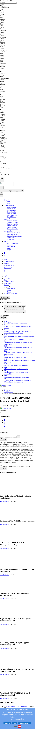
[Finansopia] (6, 185)
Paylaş (4, 468)
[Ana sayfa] (5, 272)
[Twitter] (4, 255)
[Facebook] (4, 253)
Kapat (14, 723)
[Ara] (1, 193)
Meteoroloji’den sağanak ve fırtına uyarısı (15, 706)
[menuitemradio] (15, 306)
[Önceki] (2, 317)
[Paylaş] (4, 429)
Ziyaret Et (7, 723)
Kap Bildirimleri (4, 501)
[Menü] (2, 180)
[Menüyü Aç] (2, 187)
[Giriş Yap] (1, 196)
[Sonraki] (5, 317)
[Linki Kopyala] (18, 436)
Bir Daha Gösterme (24, 723)
